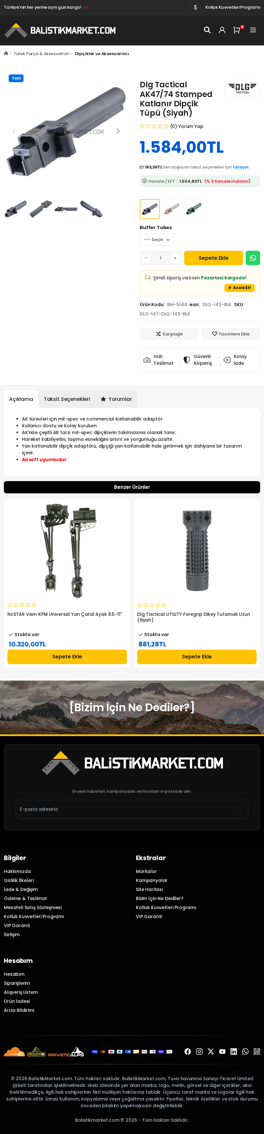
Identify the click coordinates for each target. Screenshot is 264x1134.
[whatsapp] (245, 1051)
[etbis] (257, 1051)
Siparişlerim (17, 983)
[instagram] (199, 1051)
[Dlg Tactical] (242, 88)
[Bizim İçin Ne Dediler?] (132, 707)
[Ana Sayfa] (6, 54)
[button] (118, 131)
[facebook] (187, 1051)
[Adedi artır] (175, 258)
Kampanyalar (151, 880)
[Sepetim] (238, 30)
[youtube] (222, 1051)
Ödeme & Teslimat (25, 898)
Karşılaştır (173, 334)
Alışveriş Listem (21, 992)
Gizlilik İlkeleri (18, 880)
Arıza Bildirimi (19, 1010)
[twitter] (211, 1051)
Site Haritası (149, 889)
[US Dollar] (195, 7)
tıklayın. (241, 167)
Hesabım (14, 974)
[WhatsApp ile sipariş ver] (253, 258)
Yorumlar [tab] (119, 399)
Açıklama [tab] (21, 399)
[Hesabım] (222, 30)
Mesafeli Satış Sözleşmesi (32, 907)
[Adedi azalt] (146, 258)
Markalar (146, 871)
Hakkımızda (17, 871)
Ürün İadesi (17, 1001)
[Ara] (208, 30)
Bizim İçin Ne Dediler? (160, 898)
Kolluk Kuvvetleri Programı (232, 7)
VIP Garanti (17, 925)
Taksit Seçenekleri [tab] (67, 399)
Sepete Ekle (214, 258)
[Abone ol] (236, 809)
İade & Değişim (21, 889)
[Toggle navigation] (253, 30)
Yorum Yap (190, 126)
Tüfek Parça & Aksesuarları (42, 54)
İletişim (12, 934)
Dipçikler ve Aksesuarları (102, 54)
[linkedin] (234, 1051)
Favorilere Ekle (234, 334)
